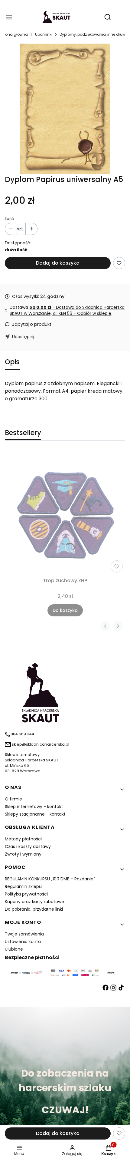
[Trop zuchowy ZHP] (65, 512)
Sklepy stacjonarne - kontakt (35, 814)
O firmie (13, 799)
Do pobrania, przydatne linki (34, 909)
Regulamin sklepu (23, 886)
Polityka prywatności (26, 894)
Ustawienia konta (23, 942)
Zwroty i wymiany (23, 854)
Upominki (43, 34)
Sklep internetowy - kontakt (34, 806)
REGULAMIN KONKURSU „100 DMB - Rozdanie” (50, 879)
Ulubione (14, 949)
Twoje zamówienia (24, 934)
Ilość (9, 219)
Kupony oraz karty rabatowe (34, 902)
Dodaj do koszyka (58, 262)
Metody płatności (23, 839)
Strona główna (14, 34)
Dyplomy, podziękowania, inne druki (92, 34)
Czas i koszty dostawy (28, 846)
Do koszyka (65, 610)
